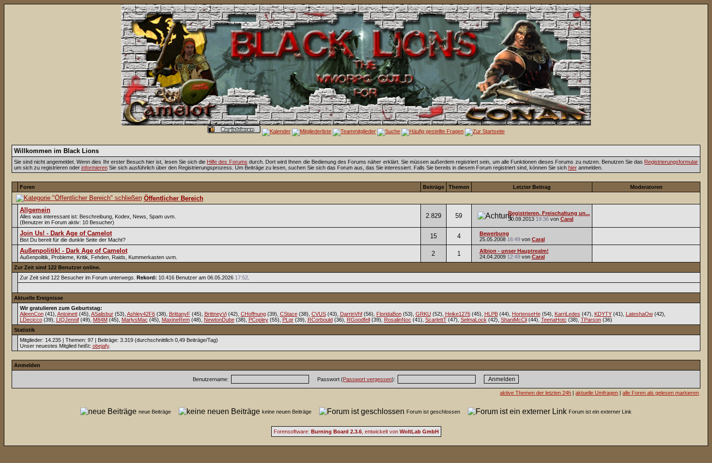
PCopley (258, 320)
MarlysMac (135, 320)
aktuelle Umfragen (596, 393)
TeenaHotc (554, 320)
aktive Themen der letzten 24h (535, 393)
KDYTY (603, 314)
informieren (94, 167)
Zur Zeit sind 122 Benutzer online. (57, 267)
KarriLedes (567, 314)
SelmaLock (474, 320)
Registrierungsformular (671, 162)
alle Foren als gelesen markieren (660, 393)
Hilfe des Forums (227, 162)
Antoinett (67, 314)
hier (572, 167)
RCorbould (320, 320)
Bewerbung (494, 233)
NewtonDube (219, 320)
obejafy (101, 346)
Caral (566, 219)
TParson (591, 320)
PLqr (288, 320)
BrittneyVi (215, 314)
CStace (288, 314)
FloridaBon (389, 314)
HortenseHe (526, 314)
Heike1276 (457, 314)
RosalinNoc (397, 320)
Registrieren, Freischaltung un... (549, 213)
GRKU (423, 314)
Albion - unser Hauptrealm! (514, 251)
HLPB (491, 314)
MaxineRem (176, 320)
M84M (100, 320)
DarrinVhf (351, 314)
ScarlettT (436, 320)
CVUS (318, 314)
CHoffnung (253, 314)
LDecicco (31, 320)
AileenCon (32, 314)
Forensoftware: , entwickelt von (356, 431)
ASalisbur (102, 314)
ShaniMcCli (514, 320)
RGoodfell (358, 320)
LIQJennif (67, 320)
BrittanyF (179, 314)
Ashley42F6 (141, 314)
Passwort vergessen (367, 379)
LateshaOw (639, 314)
